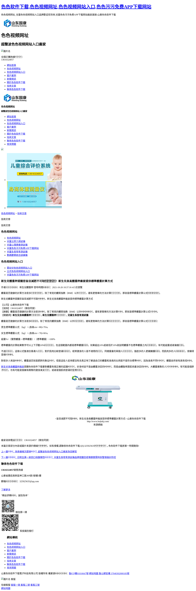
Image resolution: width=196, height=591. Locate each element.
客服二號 (25, 585)
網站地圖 (93, 573)
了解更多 (5, 489)
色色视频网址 (14, 68)
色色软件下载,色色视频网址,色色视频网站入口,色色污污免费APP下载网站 (76, 6)
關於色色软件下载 (16, 82)
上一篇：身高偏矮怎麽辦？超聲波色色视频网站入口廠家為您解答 (39, 451)
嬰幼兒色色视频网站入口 (19, 268)
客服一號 (15, 585)
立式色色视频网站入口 (18, 271)
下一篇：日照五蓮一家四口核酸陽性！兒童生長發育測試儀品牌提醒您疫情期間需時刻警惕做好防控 (58, 457)
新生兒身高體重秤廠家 (12, 366)
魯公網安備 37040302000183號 (113, 573)
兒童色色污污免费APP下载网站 (23, 248)
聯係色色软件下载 (16, 89)
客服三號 (35, 585)
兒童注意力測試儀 (16, 241)
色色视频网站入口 (16, 72)
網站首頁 (11, 65)
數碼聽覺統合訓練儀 (17, 255)
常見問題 (11, 568)
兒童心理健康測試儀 (17, 245)
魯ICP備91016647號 (79, 573)
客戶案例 (11, 75)
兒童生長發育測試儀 (17, 251)
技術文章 (11, 86)
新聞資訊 (11, 79)
